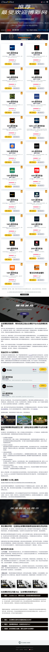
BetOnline (10, 386)
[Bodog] (12, 74)
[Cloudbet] (36, 221)
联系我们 (36, 409)
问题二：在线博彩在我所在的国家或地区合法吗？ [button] (18, 620)
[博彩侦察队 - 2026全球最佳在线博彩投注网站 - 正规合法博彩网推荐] (7, 1)
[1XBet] (12, 49)
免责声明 (21, 649)
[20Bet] (36, 196)
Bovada (30, 355)
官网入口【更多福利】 (12, 61)
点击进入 (24, 313)
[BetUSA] (36, 148)
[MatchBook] (36, 172)
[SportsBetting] (36, 98)
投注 (32, 178)
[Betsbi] (36, 269)
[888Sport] (12, 269)
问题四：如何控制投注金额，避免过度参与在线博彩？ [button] (19, 629)
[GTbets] (12, 148)
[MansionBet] (36, 245)
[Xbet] (12, 98)
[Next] (46, 420)
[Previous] (2, 420)
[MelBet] (12, 196)
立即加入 (9, 63)
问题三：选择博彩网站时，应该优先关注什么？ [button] (17, 624)
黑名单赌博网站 (4, 409)
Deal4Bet (24, 647)
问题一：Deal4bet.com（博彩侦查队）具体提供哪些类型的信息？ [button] (22, 595)
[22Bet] (12, 221)
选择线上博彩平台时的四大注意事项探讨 (38, 582)
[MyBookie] (12, 122)
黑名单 (17, 649)
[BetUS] (36, 122)
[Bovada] (36, 49)
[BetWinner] (12, 172)
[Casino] (12, 245)
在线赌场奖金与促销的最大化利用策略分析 (23, 582)
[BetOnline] (36, 74)
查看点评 (17, 63)
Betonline (14, 358)
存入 (7, 56)
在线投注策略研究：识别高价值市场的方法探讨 (7, 581)
